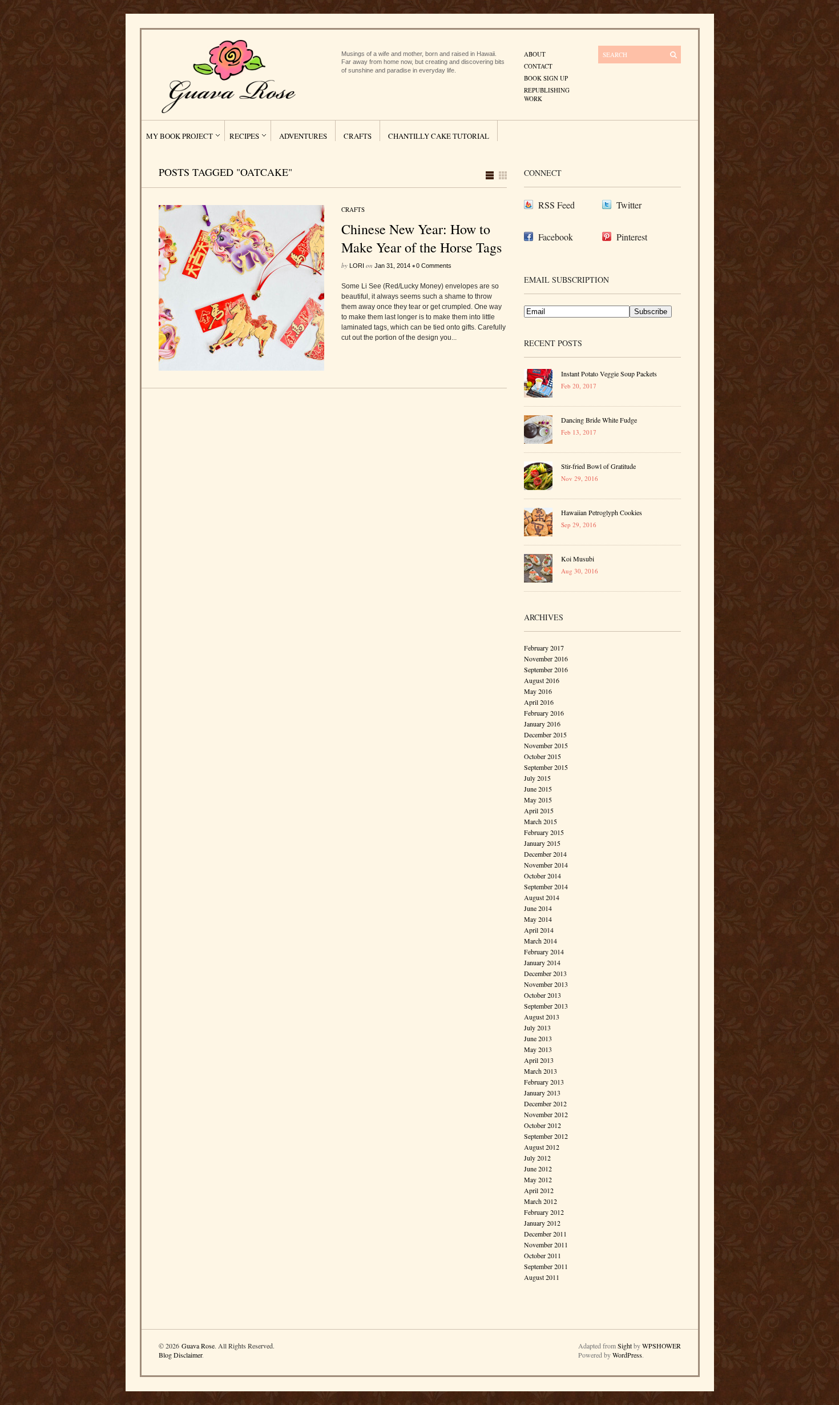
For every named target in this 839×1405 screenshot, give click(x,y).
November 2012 (546, 1114)
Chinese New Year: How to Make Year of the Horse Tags (421, 238)
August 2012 (541, 1146)
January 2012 (542, 1222)
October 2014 (542, 875)
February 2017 (544, 647)
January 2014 (542, 962)
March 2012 (540, 1201)
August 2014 (541, 897)
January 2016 (542, 723)
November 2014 (546, 864)
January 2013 (542, 1092)
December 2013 (545, 973)
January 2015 (542, 843)
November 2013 (546, 984)
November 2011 (546, 1244)
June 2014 (538, 908)
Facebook (555, 237)
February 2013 (544, 1081)
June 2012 (538, 1168)
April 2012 (539, 1190)
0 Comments (433, 265)
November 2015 (546, 745)
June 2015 (538, 788)
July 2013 (537, 1027)
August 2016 (541, 680)
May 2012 (538, 1179)
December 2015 (545, 734)
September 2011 (546, 1266)
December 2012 (545, 1103)
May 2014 (538, 919)
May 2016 (538, 691)
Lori (356, 265)
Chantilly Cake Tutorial (438, 136)
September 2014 (546, 886)
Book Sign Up (546, 78)
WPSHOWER (661, 1345)
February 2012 (544, 1212)
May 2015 (538, 799)
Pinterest (631, 237)
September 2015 (546, 767)
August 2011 (541, 1277)
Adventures (303, 136)
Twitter (629, 205)
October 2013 (542, 994)
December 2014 (545, 853)
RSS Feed (556, 205)
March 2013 (540, 1070)
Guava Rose (198, 1345)
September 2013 (546, 1005)
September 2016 (546, 669)
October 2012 (542, 1125)
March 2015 (540, 821)
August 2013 (541, 1016)
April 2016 (539, 701)
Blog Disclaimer (180, 1354)
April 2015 (539, 810)
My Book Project (179, 136)
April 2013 (539, 1060)
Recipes (244, 136)
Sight (625, 1345)
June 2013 (538, 1038)
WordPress (627, 1354)
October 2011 (542, 1255)
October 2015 (542, 756)
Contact (538, 66)
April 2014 (539, 929)
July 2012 (537, 1157)
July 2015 (537, 777)
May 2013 (538, 1049)
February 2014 (544, 951)
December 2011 (545, 1233)
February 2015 (544, 832)
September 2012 (546, 1136)
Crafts (358, 136)
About (535, 54)
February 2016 (544, 712)
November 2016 (546, 658)
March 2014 (540, 940)
